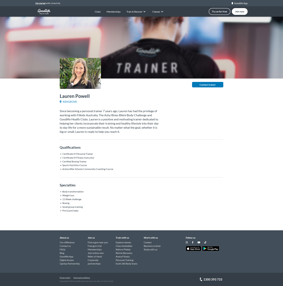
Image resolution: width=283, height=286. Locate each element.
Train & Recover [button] (134, 11)
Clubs (98, 11)
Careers (148, 242)
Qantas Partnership (70, 263)
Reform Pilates (123, 249)
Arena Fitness (123, 256)
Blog (62, 253)
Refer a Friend (95, 256)
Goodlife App (241, 3)
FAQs (62, 249)
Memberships (114, 11)
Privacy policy (65, 278)
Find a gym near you (98, 242)
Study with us (150, 249)
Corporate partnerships (94, 262)
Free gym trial (95, 245)
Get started (40, 3)
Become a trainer (152, 245)
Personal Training (124, 260)
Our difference (67, 242)
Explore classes (123, 242)
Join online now (96, 253)
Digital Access (67, 260)
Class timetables (124, 245)
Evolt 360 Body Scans (126, 263)
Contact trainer (208, 84)
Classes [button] (156, 11)
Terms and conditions (81, 278)
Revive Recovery (124, 253)
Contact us (65, 245)
